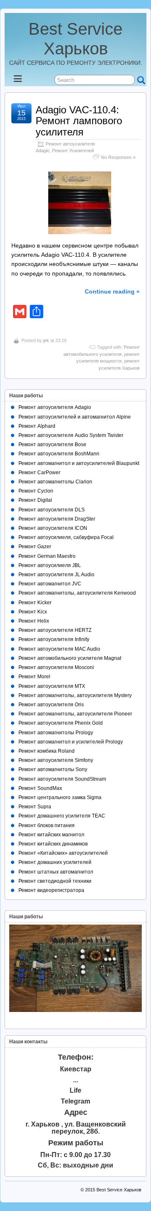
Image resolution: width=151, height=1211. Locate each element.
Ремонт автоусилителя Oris (51, 705)
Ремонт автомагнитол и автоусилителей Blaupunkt (78, 463)
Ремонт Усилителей (73, 150)
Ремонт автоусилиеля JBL (49, 565)
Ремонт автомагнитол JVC (49, 584)
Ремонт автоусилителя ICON (52, 528)
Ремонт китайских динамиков (53, 844)
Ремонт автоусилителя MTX (51, 686)
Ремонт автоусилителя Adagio (54, 407)
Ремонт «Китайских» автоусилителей (63, 853)
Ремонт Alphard (36, 426)
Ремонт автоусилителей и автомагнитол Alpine (74, 417)
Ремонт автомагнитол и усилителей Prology (70, 742)
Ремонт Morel (34, 677)
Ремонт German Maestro (47, 556)
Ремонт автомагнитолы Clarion (55, 482)
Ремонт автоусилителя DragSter (56, 519)
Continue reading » (112, 291)
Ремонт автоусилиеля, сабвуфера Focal (66, 537)
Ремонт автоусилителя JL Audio (56, 574)
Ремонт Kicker (35, 603)
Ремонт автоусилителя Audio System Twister (70, 435)
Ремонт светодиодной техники (54, 881)
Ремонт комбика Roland (46, 751)
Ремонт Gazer (34, 546)
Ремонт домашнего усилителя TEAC (61, 816)
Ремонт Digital (35, 500)
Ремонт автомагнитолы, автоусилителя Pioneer (75, 714)
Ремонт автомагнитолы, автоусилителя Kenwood (77, 593)
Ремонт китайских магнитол (51, 835)
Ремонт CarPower (39, 472)
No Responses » (118, 157)
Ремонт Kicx (32, 612)
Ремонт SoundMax (40, 788)
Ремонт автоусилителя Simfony (55, 760)
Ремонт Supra (34, 807)
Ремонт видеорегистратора (51, 890)
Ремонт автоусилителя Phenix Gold (60, 723)
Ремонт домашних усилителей (54, 862)
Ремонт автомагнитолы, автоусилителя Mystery (75, 695)
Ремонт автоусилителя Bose (52, 444)
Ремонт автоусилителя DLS (51, 510)
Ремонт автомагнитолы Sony (52, 769)
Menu (25, 81)
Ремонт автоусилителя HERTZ (54, 630)
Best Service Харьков (118, 1189)
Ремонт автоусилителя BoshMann (58, 454)
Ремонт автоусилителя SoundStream (62, 779)
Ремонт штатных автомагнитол (55, 872)
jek (46, 340)
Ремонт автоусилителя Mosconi (56, 667)
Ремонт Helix (33, 621)
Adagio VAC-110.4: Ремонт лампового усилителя (79, 121)
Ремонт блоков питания (46, 825)
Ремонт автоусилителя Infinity (53, 639)
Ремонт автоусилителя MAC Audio (59, 649)
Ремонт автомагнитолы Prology (55, 733)
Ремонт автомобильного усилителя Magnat (69, 658)
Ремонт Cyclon (35, 491)
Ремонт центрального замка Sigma (60, 797)
